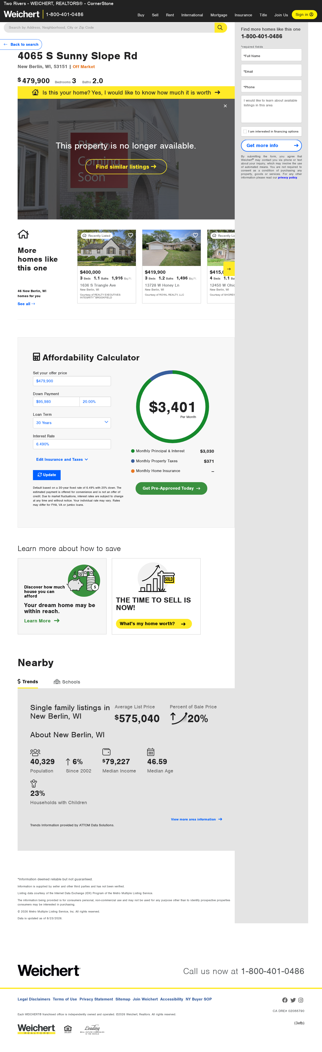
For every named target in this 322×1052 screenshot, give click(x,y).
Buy (141, 15)
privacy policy (287, 178)
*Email (248, 71)
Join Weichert (145, 999)
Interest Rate (44, 436)
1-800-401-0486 (65, 14)
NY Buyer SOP (199, 999)
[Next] (229, 269)
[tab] (28, 683)
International (192, 15)
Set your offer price (50, 373)
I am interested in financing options (273, 131)
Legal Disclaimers (34, 999)
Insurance (243, 15)
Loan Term (42, 414)
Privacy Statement (96, 999)
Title (263, 15)
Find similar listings (123, 166)
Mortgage (219, 15)
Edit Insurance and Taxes (59, 459)
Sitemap (122, 999)
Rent (170, 15)
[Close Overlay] (225, 106)
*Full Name (252, 56)
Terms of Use (65, 999)
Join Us (281, 15)
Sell (155, 15)
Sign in (302, 14)
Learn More (41, 621)
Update (49, 474)
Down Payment (46, 393)
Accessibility (171, 999)
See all (24, 303)
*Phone (249, 87)
